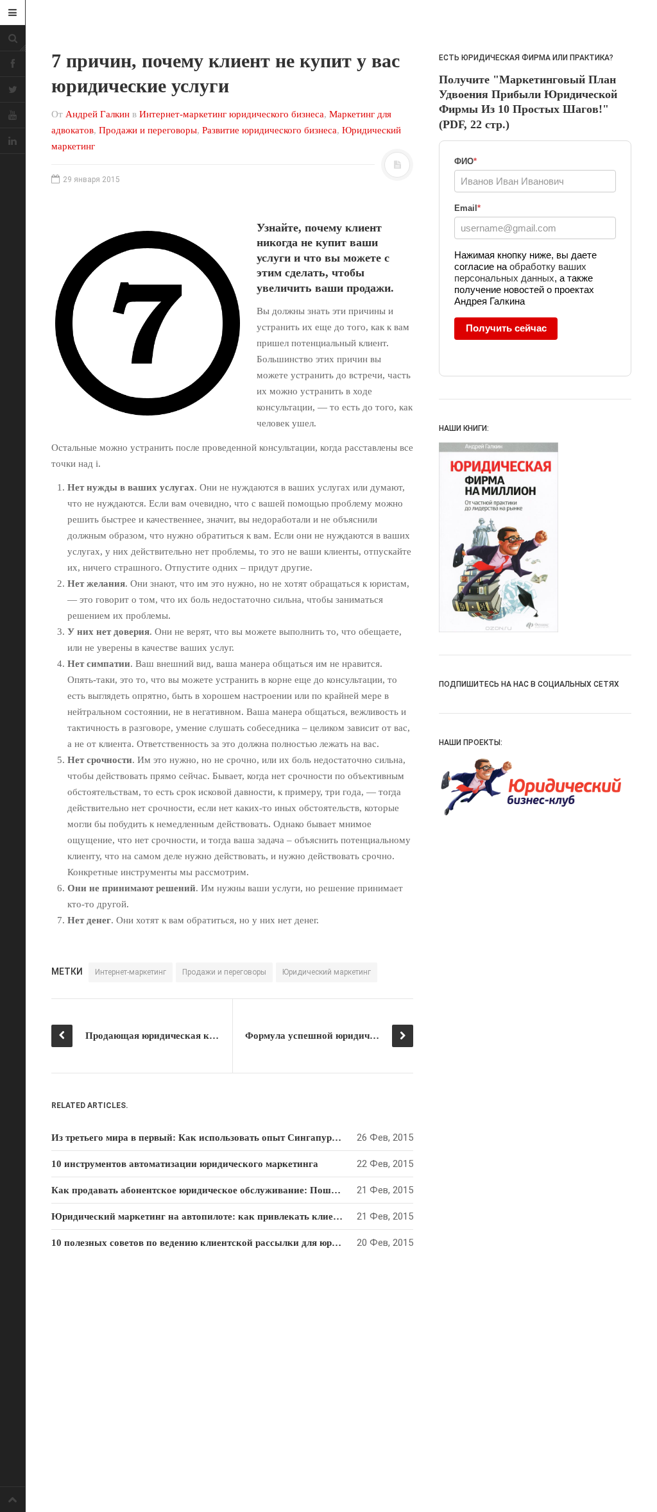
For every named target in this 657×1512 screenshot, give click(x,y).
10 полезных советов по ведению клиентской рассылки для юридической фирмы (232, 1243)
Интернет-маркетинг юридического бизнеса (231, 114)
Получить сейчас (506, 328)
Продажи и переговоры (148, 130)
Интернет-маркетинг (130, 972)
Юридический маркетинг (326, 972)
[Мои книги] (535, 537)
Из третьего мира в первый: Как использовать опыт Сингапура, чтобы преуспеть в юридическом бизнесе (287, 1137)
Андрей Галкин (97, 114)
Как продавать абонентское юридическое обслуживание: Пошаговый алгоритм (230, 1190)
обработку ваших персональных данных (520, 272)
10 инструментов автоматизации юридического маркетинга (184, 1164)
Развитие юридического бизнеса (269, 130)
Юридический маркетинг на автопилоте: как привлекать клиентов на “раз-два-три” (241, 1216)
